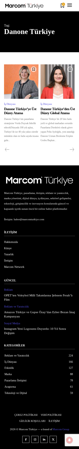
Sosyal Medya (12, 323)
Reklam (8, 289)
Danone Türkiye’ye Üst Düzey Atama (20, 111)
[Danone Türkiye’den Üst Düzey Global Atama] (58, 81)
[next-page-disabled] (71, 150)
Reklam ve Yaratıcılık (16, 306)
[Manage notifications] (69, 440)
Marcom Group (61, 429)
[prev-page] (7, 150)
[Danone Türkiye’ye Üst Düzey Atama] (21, 81)
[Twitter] (53, 439)
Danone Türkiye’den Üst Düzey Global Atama (58, 111)
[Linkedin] (44, 439)
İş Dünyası (10, 103)
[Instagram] (34, 439)
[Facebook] (25, 439)
